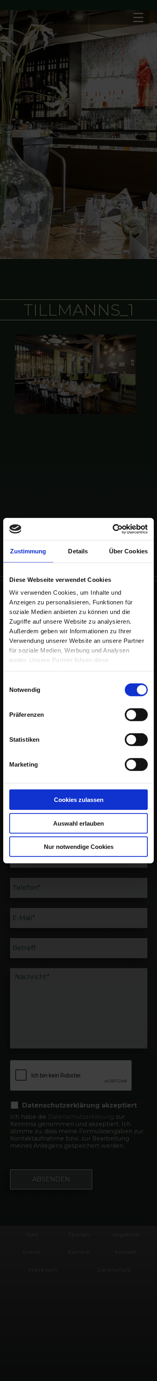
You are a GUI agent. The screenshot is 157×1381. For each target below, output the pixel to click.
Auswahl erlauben (78, 823)
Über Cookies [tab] (128, 551)
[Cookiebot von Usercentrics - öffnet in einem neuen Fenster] (113, 529)
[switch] (136, 714)
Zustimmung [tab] (28, 551)
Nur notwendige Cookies (79, 846)
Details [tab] (78, 551)
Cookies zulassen (78, 799)
